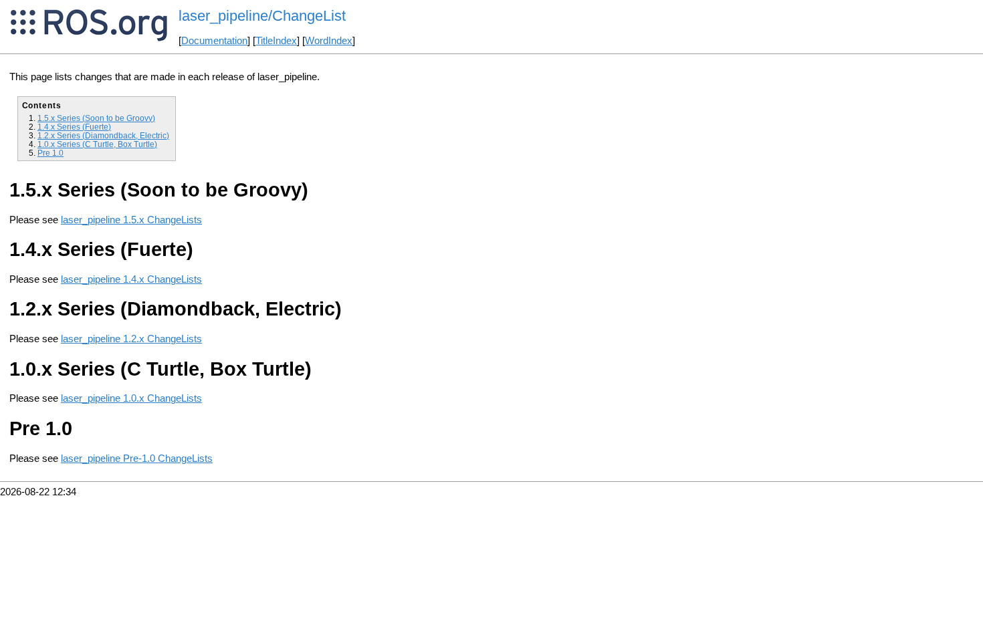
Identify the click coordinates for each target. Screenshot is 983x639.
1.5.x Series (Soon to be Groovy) (96, 118)
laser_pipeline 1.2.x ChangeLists (131, 339)
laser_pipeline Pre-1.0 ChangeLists (137, 458)
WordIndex (328, 40)
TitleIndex (276, 40)
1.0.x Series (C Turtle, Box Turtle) (97, 144)
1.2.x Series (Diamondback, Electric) (103, 135)
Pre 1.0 (50, 152)
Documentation (214, 40)
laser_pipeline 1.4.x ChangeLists (131, 279)
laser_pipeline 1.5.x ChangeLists (131, 220)
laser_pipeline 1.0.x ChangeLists (131, 398)
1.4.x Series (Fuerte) (74, 126)
